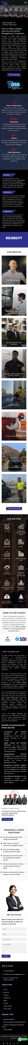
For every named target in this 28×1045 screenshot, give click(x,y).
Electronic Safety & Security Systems (14, 1022)
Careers (5, 1003)
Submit (6, 956)
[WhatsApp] (14, 1043)
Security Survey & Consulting (14, 499)
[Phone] (17, 1043)
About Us (6, 992)
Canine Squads (14, 405)
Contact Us (6, 998)
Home (5, 989)
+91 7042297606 (8, 971)
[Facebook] (10, 1043)
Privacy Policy (7, 1006)
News (5, 1000)
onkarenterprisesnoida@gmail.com (14, 974)
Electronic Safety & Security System (14, 312)
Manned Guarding (14, 280)
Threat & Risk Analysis (14, 436)
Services (6, 995)
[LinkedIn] (3, 1043)
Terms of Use (7, 1009)
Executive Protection (14, 467)
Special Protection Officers (14, 343)
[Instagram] (7, 1043)
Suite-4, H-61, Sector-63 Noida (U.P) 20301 (10, 979)
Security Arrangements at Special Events (14, 374)
